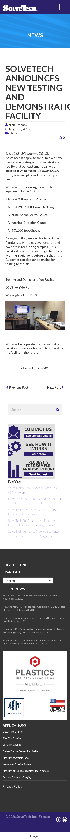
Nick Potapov (17, 125)
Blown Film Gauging (13, 731)
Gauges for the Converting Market (21, 751)
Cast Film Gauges (12, 744)
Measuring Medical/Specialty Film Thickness (26, 770)
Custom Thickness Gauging (17, 777)
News (13, 133)
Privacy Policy (12, 786)
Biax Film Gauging (12, 738)
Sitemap (44, 816)
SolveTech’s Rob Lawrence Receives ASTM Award (31, 595)
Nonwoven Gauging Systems (17, 764)
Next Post (54, 387)
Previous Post (18, 387)
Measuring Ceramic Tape (16, 757)
